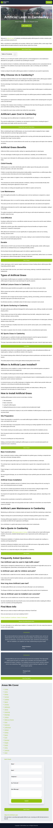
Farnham (6, 697)
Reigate (6, 742)
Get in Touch (26, 260)
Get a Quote (25, 25)
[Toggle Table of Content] (14, 54)
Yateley (18, 617)
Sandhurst (7, 617)
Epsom (6, 735)
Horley (6, 747)
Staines (6, 709)
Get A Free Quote (26, 678)
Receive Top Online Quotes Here (26, 621)
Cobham (6, 717)
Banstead (6, 740)
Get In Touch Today (26, 49)
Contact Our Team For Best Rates (26, 127)
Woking (6, 694)
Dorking (6, 732)
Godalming (7, 712)
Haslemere (7, 725)
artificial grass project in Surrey (19, 532)
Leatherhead (7, 727)
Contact (49, 2)
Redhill (6, 745)
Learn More (26, 346)
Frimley (2, 617)
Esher (5, 722)
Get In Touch (26, 809)
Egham (6, 702)
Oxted (5, 752)
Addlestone (7, 707)
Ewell (5, 737)
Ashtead (6, 730)
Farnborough (24, 617)
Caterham (6, 750)
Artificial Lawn (10, 38)
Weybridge (7, 714)
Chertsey (6, 704)
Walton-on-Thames (9, 719)
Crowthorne (13, 617)
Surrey (6, 691)
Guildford (6, 699)
